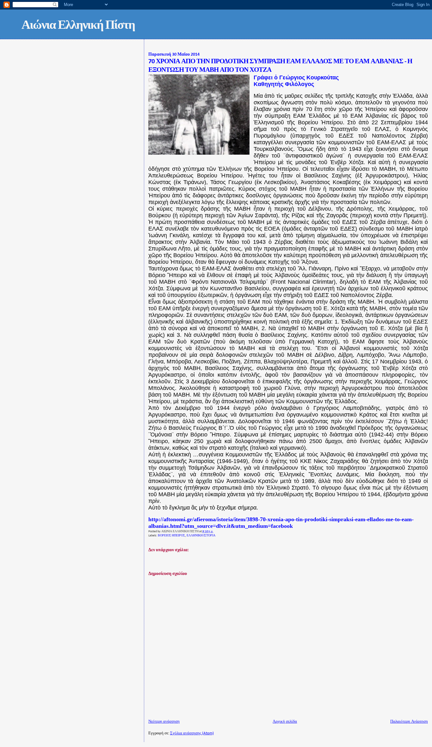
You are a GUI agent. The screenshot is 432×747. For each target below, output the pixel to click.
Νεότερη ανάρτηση (164, 721)
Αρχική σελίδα (285, 721)
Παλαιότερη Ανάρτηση (409, 721)
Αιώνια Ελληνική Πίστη (78, 26)
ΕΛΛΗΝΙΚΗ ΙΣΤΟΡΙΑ (201, 535)
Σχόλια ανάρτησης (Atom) (192, 733)
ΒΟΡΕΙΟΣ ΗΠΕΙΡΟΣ (171, 535)
